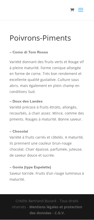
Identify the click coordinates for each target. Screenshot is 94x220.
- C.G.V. (58, 212)
